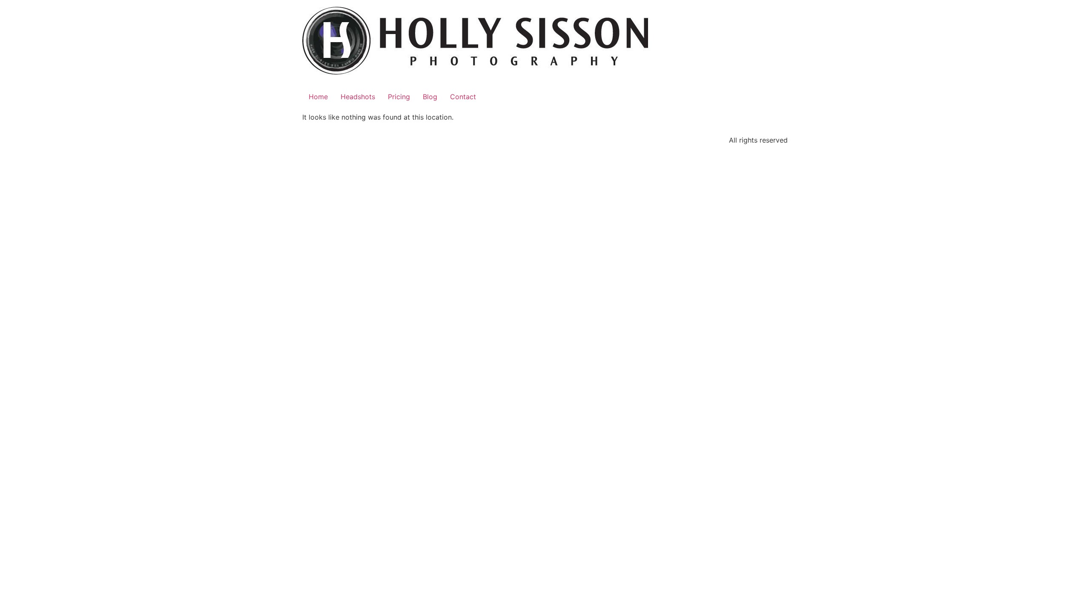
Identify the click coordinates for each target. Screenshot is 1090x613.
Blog (430, 96)
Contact (463, 96)
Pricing (399, 96)
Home (318, 96)
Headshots (358, 96)
